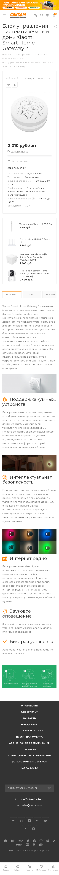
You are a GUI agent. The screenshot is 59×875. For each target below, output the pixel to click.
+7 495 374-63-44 (30, 799)
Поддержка (29, 724)
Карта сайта (29, 768)
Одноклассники (25, 828)
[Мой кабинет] (47, 15)
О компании (29, 705)
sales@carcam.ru (31, 805)
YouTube (45, 820)
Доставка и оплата (29, 730)
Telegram (37, 820)
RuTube (21, 820)
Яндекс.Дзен (33, 828)
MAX (29, 820)
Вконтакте (13, 820)
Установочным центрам (29, 761)
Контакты (29, 718)
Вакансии (29, 749)
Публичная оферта (29, 737)
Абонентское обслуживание (29, 743)
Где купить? (29, 712)
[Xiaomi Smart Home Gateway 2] (29, 114)
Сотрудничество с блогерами (29, 755)
